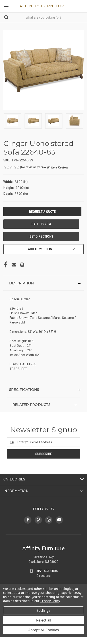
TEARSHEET (18, 369)
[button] (56, 167)
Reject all (43, 620)
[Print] (22, 264)
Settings (43, 610)
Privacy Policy (50, 601)
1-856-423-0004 (46, 571)
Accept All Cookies (43, 629)
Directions (44, 575)
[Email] (14, 264)
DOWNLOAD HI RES (23, 364)
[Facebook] (5, 264)
